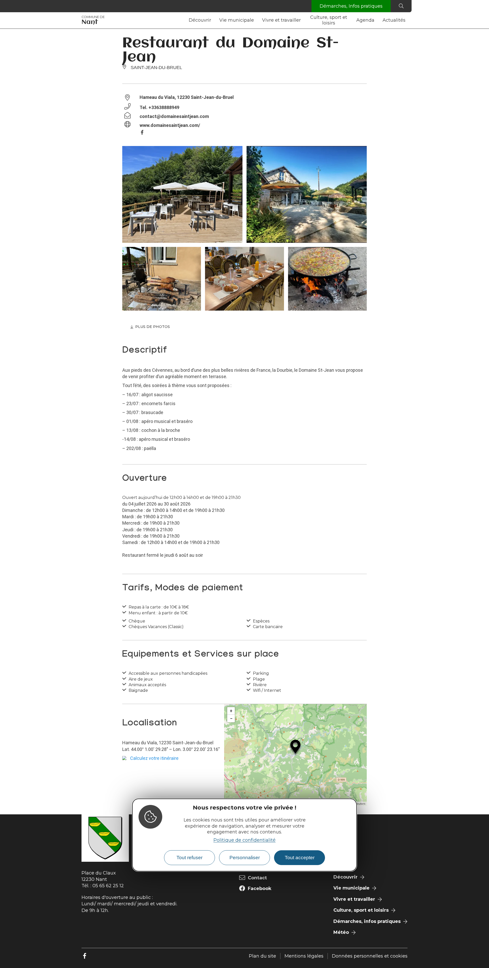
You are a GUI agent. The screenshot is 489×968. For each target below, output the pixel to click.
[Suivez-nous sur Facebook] (85, 956)
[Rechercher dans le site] (401, 6)
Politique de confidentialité (244, 840)
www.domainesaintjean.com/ (170, 125)
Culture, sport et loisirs (328, 20)
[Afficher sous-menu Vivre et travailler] (303, 20)
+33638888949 (163, 107)
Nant (93, 20)
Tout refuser (189, 857)
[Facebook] (145, 133)
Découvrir (200, 20)
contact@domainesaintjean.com (174, 116)
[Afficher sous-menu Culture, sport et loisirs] (350, 20)
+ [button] (231, 710)
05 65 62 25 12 (108, 886)
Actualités (394, 20)
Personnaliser (244, 857)
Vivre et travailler (281, 20)
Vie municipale (236, 20)
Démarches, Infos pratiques (351, 6)
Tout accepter (300, 857)
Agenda (365, 20)
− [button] (231, 718)
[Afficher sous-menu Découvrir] (213, 20)
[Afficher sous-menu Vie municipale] (256, 20)
